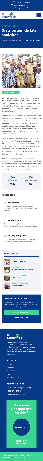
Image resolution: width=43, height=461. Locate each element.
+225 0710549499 (14, 391)
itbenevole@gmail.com (15, 394)
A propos (10, 368)
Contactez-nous (13, 377)
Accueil (4, 41)
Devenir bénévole (21, 313)
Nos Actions (13, 41)
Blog (8, 374)
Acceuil (9, 364)
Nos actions (11, 371)
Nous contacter (21, 318)
